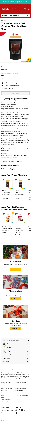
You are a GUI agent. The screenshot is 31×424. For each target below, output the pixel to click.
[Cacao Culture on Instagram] (16, 410)
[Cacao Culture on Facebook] (19, 410)
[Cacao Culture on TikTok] (16, 413)
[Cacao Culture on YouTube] (22, 410)
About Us (4, 386)
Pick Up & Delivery (20, 388)
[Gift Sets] (15, 311)
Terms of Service (6, 399)
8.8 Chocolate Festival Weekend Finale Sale (14, 208)
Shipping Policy (19, 393)
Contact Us (18, 386)
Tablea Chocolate (19, 175)
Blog (2, 395)
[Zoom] (28, 60)
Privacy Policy (5, 402)
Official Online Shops (21, 395)
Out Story (4, 390)
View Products (15, 269)
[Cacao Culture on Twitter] (25, 410)
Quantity (4, 75)
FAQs (2, 397)
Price (3, 67)
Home (3, 20)
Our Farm (4, 393)
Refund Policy (19, 390)
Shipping (3, 73)
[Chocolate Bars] (15, 282)
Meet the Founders (6, 388)
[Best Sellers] (15, 252)
